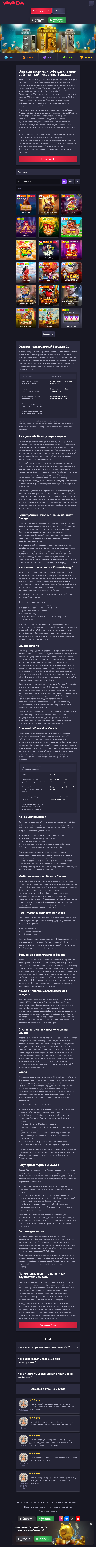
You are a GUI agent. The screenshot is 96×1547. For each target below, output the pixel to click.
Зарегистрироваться (41, 11)
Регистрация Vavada (48, 1325)
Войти (58, 11)
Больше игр (48, 334)
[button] (2, 38)
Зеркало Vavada (48, 159)
